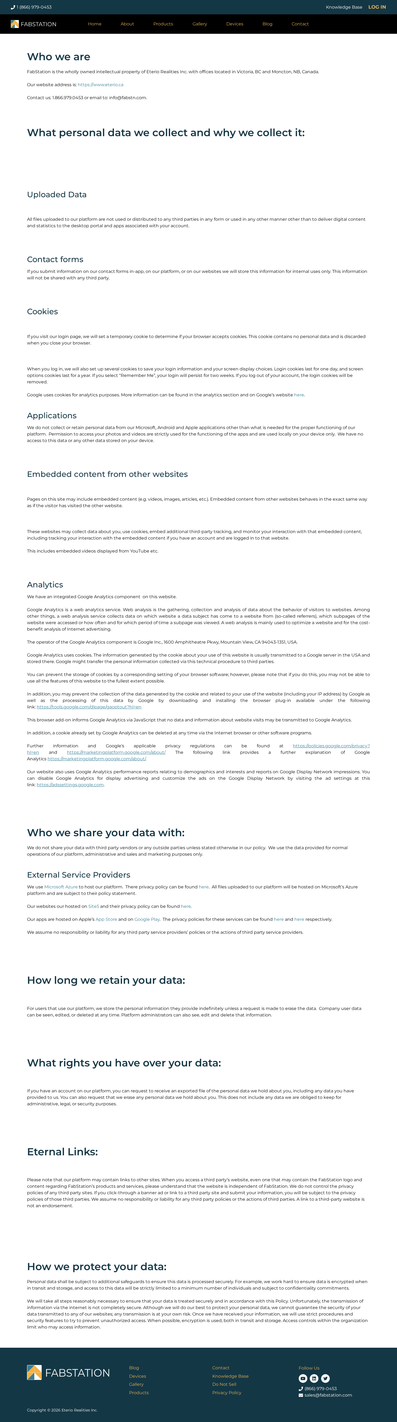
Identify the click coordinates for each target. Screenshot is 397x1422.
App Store (106, 919)
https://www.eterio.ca (100, 84)
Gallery (136, 1384)
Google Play (147, 919)
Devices (137, 1376)
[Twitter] (325, 1378)
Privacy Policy (226, 1392)
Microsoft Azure (61, 886)
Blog (134, 1367)
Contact (221, 1367)
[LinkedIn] (314, 1378)
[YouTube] (303, 1378)
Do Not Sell (224, 1384)
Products (139, 1392)
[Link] (33, 24)
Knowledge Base (230, 1376)
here (299, 394)
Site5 (93, 906)
